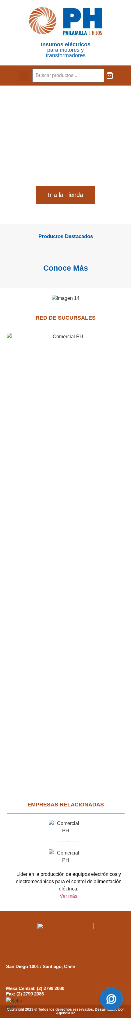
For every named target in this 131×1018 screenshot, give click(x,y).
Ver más (68, 896)
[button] (24, 76)
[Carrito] (109, 75)
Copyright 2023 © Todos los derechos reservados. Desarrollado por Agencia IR (65, 1011)
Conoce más (65, 268)
